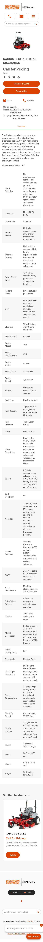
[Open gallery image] (21, 41)
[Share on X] (9, 77)
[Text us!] (33, 936)
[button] (9, 16)
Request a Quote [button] (21, 84)
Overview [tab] (21, 127)
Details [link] (13, 855)
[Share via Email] (14, 77)
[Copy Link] (18, 77)
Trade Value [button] (21, 91)
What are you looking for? (18, 24)
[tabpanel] (21, 41)
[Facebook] (21, 901)
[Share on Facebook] (4, 77)
